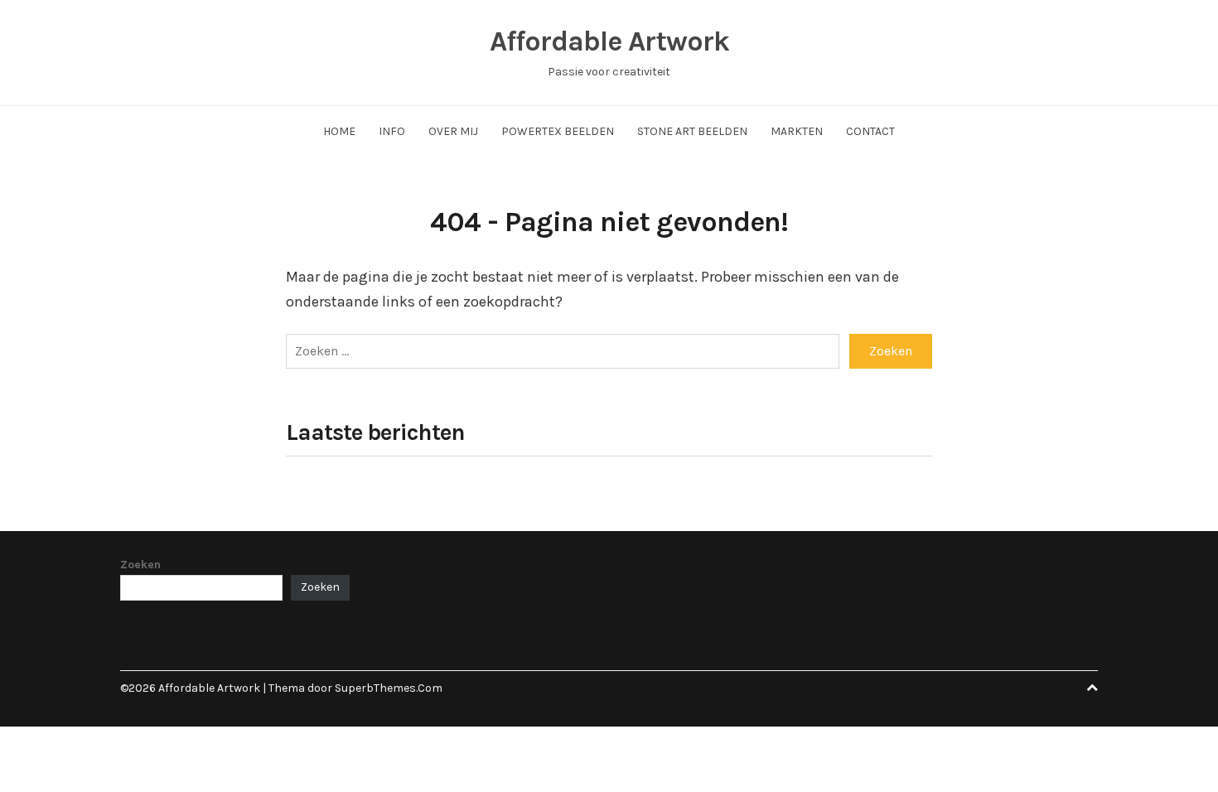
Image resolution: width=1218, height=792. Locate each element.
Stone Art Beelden (692, 131)
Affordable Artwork (609, 41)
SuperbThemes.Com (388, 688)
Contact (870, 131)
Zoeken (140, 565)
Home (339, 131)
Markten (797, 131)
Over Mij (453, 131)
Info (392, 131)
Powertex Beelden (557, 131)
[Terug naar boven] (1092, 688)
